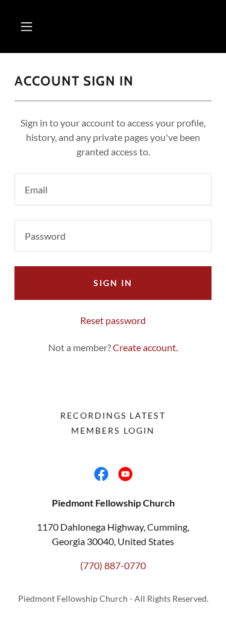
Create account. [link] (145, 347)
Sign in (113, 283)
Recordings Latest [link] (112, 415)
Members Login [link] (112, 430)
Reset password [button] (113, 320)
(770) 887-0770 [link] (113, 565)
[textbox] (113, 189)
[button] (26, 26)
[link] (101, 474)
